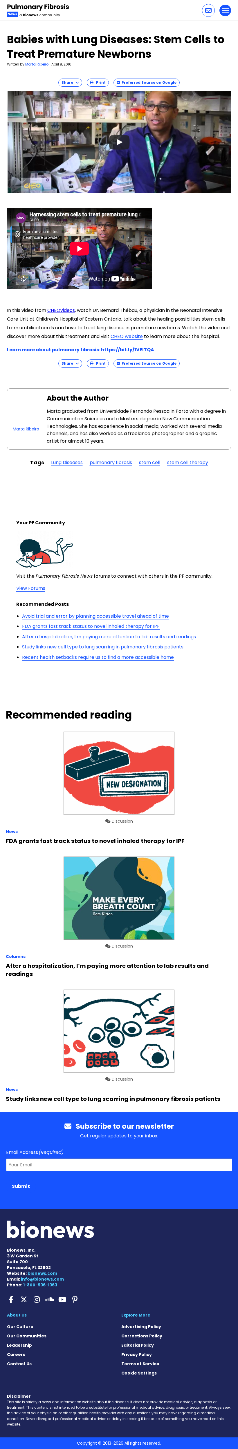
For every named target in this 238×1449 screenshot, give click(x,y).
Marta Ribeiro (36, 64)
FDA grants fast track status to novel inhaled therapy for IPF (91, 626)
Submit (21, 1186)
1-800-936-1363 (40, 1285)
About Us (17, 1315)
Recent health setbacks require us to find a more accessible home (98, 657)
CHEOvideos (61, 310)
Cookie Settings (139, 1373)
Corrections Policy (141, 1336)
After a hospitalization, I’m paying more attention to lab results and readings (109, 636)
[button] (208, 10)
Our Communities (26, 1336)
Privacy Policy (136, 1354)
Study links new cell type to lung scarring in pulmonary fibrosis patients (102, 646)
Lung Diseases (67, 462)
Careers (16, 1354)
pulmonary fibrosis (111, 462)
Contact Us (19, 1364)
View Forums (30, 588)
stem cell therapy (187, 462)
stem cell (149, 462)
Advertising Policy (141, 1327)
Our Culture (20, 1327)
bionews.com (42, 1273)
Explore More (135, 1315)
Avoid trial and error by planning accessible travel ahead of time (95, 616)
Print (99, 82)
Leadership (19, 1345)
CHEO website (127, 336)
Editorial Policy (137, 1345)
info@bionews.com (42, 1279)
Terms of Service (140, 1364)
